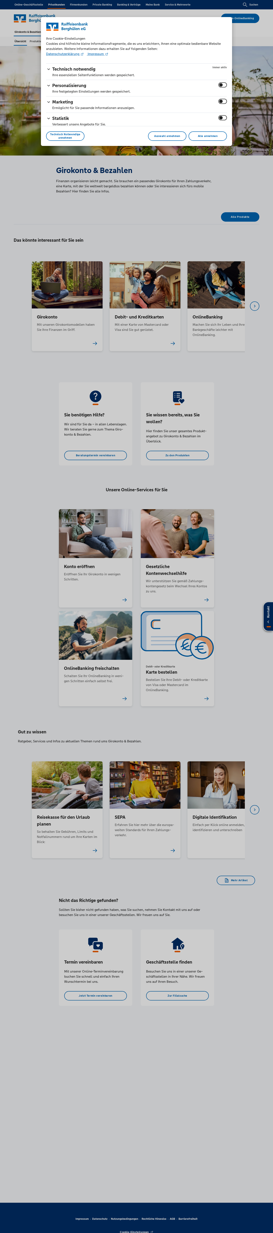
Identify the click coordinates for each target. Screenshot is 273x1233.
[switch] (222, 84)
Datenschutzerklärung (63, 54)
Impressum (96, 54)
